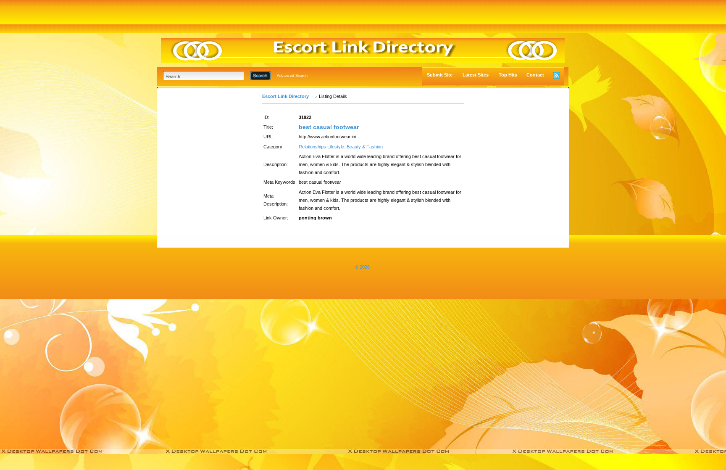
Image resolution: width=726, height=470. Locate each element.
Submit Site (439, 74)
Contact (535, 74)
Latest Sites (476, 74)
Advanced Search (292, 76)
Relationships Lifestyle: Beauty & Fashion (341, 146)
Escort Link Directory (285, 96)
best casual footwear (329, 127)
